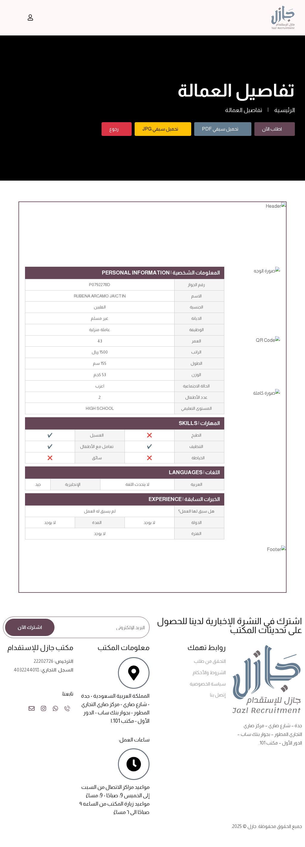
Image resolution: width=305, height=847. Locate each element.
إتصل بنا (218, 694)
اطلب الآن (272, 128)
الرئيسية (284, 110)
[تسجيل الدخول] (30, 18)
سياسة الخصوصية (208, 683)
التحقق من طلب (210, 661)
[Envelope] (32, 708)
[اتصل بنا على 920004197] (67, 708)
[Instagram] (43, 708)
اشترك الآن (30, 627)
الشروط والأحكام (209, 672)
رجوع (114, 128)
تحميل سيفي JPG (160, 128)
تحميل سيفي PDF (220, 128)
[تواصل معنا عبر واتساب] (55, 708)
